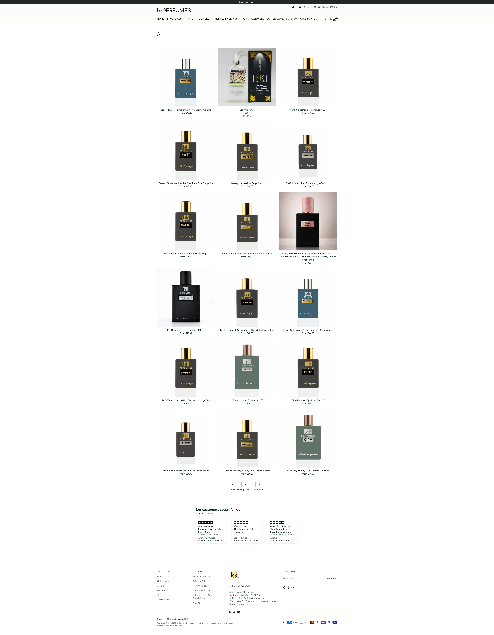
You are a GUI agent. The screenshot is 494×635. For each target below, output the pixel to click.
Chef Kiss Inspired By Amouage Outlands (308, 183)
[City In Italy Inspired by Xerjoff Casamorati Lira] (186, 77)
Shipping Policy (201, 590)
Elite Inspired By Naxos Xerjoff (308, 400)
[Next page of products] (264, 484)
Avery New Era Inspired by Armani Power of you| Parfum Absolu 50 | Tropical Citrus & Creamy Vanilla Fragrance (308, 257)
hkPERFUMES (178, 623)
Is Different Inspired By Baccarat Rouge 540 (186, 400)
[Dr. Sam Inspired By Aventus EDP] (247, 368)
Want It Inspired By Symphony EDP (308, 110)
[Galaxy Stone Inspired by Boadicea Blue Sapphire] (186, 151)
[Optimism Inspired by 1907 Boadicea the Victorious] (247, 221)
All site (196, 603)
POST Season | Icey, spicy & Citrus (186, 330)
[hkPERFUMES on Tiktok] (296, 7)
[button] (245, 548)
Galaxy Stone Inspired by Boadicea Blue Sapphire (186, 183)
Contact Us (163, 600)
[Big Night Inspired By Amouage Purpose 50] (186, 438)
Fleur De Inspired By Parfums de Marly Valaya (308, 330)
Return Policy (200, 586)
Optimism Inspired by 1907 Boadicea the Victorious (247, 254)
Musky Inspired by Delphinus (247, 183)
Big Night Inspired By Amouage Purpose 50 (186, 471)
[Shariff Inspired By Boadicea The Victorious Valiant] (247, 298)
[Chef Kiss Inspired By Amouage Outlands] (308, 151)
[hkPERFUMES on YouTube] (300, 7)
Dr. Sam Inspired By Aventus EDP (247, 400)
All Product (163, 581)
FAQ (159, 595)
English (307, 7)
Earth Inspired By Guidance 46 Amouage (186, 254)
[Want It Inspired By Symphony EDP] (308, 77)
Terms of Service (202, 577)
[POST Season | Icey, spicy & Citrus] (186, 298)
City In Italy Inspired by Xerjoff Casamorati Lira (186, 110)
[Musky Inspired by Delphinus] (247, 151)
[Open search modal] (324, 19)
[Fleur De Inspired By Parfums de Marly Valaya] (308, 298)
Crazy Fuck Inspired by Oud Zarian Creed (247, 471)
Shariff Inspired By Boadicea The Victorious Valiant (247, 330)
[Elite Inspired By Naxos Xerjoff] (308, 368)
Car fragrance (247, 110)
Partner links (164, 590)
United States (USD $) (326, 7)
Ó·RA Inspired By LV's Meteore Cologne (308, 471)
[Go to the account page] (330, 19)
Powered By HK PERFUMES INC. (170, 625)
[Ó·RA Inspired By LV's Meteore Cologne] (308, 438)
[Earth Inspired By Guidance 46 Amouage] (186, 221)
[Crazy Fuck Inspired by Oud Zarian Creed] (247, 438)
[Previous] (232, 2)
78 (259, 485)
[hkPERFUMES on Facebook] (293, 7)
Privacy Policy (200, 581)
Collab (160, 586)
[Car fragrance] (247, 77)
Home (160, 577)
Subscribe (331, 579)
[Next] (262, 2)
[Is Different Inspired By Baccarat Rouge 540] (186, 368)
